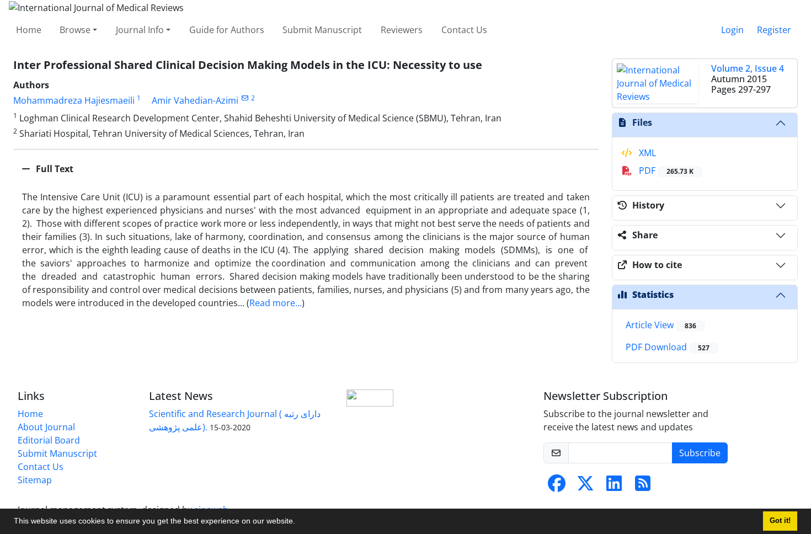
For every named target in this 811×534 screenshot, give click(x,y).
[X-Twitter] (585, 486)
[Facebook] (556, 486)
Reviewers (402, 30)
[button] (299, 522)
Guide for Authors (226, 30)
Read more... (275, 303)
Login (732, 30)
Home (28, 30)
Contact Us (464, 30)
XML (646, 153)
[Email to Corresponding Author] (245, 98)
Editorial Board (49, 440)
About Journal (46, 427)
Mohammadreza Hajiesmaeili (74, 100)
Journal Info (140, 30)
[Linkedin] (614, 486)
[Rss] (642, 486)
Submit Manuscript (322, 30)
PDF (665, 170)
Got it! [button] (780, 521)
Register (774, 30)
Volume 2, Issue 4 (747, 68)
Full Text (53, 169)
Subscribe (700, 453)
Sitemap (35, 480)
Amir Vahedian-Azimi (195, 100)
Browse (75, 30)
